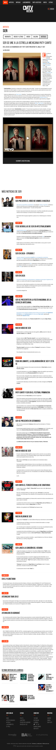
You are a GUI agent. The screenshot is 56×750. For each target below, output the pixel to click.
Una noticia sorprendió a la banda (24, 204)
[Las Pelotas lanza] (23, 698)
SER (36, 103)
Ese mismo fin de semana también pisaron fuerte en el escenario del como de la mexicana (35, 313)
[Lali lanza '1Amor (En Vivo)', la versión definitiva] (5, 698)
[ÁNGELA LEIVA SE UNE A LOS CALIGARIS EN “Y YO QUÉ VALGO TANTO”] (5, 677)
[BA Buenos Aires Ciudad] (26, 735)
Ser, (52, 279)
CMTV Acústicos (37, 2)
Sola (20, 266)
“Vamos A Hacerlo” (43, 204)
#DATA (45, 2)
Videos (28, 37)
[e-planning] (42, 735)
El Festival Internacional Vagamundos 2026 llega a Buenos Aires (31, 677)
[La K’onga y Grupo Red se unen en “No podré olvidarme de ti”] (41, 687)
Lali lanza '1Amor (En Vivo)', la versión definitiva (12, 699)
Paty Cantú (18, 94)
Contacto (36, 728)
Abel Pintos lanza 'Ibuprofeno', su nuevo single (49, 677)
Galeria (35, 37)
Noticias (18, 2)
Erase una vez (23, 724)
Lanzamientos (26, 2)
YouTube (36, 718)
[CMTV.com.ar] (28, 9)
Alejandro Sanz (25, 315)
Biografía (8, 37)
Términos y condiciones (37, 743)
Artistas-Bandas (10, 720)
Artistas (11, 2)
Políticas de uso (45, 743)
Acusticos (22, 720)
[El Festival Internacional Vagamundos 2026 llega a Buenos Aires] (23, 677)
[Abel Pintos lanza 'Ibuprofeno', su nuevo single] (41, 677)
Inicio (5, 2)
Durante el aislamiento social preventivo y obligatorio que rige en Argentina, (34, 279)
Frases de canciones (25, 722)
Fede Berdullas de (21, 230)
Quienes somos (37, 726)
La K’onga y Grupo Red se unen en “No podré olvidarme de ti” (50, 688)
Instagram (36, 720)
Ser (48, 59)
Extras (51, 2)
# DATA (21, 718)
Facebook (36, 722)
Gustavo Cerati (43, 97)
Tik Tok (37, 724)
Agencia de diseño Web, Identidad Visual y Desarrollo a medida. (29, 746)
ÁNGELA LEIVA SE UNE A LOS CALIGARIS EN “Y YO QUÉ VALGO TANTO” (13, 677)
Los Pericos (49, 72)
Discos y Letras (18, 37)
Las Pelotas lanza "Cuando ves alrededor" (31, 697)
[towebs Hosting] (12, 735)
